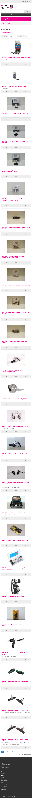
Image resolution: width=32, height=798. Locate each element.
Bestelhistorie (4, 786)
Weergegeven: (21, 36)
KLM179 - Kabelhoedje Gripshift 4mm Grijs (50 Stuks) (15, 342)
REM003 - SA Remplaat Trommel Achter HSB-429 (15, 454)
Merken (2, 777)
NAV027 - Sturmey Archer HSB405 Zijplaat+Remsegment (12, 370)
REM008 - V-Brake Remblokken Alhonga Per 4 (15, 540)
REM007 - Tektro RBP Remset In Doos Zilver (14, 513)
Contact (3, 771)
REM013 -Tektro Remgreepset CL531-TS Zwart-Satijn (16, 653)
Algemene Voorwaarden (6, 763)
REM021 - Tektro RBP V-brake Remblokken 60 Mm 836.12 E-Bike (15, 740)
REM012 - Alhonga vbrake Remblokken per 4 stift (15, 624)
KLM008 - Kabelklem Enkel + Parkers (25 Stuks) (15, 114)
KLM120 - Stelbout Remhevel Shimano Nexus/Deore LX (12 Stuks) (13, 256)
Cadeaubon (3, 779)
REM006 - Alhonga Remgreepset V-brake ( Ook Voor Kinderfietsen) (15, 483)
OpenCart (9, 795)
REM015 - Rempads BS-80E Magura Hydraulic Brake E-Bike (15, 682)
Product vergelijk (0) (6, 32)
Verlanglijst (3, 788)
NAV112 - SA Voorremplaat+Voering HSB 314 (15, 399)
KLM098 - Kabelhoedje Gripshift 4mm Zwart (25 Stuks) (16, 228)
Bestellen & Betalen (5, 764)
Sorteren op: (5, 36)
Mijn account (4, 784)
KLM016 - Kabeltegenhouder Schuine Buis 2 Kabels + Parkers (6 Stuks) (14, 170)
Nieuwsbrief (3, 789)
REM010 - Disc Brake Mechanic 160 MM (13, 596)
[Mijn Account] (23, 1)
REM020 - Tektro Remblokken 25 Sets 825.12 (15, 710)
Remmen (9, 23)
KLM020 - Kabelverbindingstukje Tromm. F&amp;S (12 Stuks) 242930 (14, 199)
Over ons (3, 766)
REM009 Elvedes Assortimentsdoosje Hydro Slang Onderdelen (14, 568)
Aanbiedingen (4, 780)
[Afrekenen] (29, 1)
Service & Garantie (5, 767)
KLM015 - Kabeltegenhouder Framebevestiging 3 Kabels (16, 141)
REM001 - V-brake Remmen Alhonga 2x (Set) (15, 426)
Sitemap (3, 773)
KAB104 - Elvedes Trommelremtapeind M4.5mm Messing (16, 58)
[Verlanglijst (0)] (25, 1)
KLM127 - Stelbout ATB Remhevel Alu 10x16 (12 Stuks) (16, 313)
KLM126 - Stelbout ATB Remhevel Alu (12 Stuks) (16, 285)
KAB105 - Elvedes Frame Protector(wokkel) (14, 86)
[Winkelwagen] (27, 1)
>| (20, 751)
